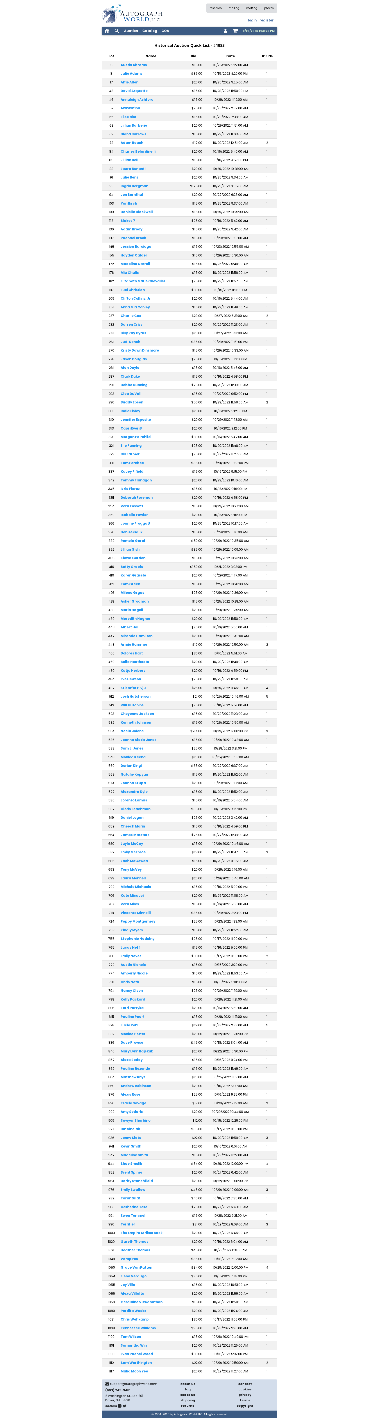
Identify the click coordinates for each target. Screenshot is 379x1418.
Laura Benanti (133, 168)
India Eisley (130, 411)
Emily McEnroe (133, 852)
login (252, 20)
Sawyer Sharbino (135, 1120)
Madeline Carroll (135, 264)
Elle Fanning (131, 445)
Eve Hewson (131, 679)
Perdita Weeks (133, 1310)
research (216, 8)
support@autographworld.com (133, 1384)
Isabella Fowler (134, 515)
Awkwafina (130, 108)
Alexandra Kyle (134, 791)
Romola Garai (133, 540)
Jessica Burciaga (136, 246)
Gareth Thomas (134, 1241)
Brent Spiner (131, 1172)
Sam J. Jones (132, 748)
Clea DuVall (131, 393)
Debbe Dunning (134, 385)
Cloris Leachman (135, 809)
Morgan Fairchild (136, 437)
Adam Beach (132, 142)
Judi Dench (130, 341)
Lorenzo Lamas (134, 800)
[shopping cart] (235, 31)
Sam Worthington (136, 1362)
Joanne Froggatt (135, 523)
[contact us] (107, 1384)
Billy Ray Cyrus (133, 333)
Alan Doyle (130, 367)
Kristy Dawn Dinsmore (140, 350)
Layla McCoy (132, 843)
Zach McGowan (134, 861)
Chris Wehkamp (135, 1319)
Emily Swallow (133, 1189)
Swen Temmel (133, 1215)
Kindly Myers (132, 930)
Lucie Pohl (129, 1025)
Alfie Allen (129, 82)
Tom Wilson (131, 1336)
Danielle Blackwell (137, 212)
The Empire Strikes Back (142, 1233)
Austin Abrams (134, 65)
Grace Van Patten (136, 1267)
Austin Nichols (133, 964)
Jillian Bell (129, 160)
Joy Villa (128, 1284)
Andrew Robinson (136, 1086)
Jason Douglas (134, 359)
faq (188, 1389)
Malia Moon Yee (134, 1371)
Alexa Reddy (132, 1059)
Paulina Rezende (135, 1068)
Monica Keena (133, 757)
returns (187, 1406)
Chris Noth (130, 982)
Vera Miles (130, 904)
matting (251, 8)
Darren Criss (132, 324)
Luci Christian (133, 290)
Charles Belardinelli (138, 151)
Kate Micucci (132, 895)
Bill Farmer (130, 454)
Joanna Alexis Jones (138, 739)
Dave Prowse (132, 1042)
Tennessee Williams (138, 1328)
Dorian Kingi (131, 765)
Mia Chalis (130, 272)
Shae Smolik (131, 1163)
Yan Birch (129, 203)
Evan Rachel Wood (137, 1354)
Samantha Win (134, 1345)
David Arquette (134, 90)
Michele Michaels (136, 886)
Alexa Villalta (132, 1293)
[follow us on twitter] (125, 1407)
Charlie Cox (131, 315)
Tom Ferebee (132, 463)
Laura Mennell (133, 878)
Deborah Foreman (137, 497)
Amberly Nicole (134, 973)
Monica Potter (133, 1034)
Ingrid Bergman (134, 186)
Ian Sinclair (130, 1129)
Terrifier (128, 1224)
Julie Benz (129, 177)
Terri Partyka (132, 1008)
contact (245, 1384)
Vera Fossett (132, 506)
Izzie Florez (130, 488)
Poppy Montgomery (138, 921)
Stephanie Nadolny (137, 938)
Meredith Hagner (135, 618)
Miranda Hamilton (136, 636)
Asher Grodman (135, 601)
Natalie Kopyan (134, 774)
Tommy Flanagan (136, 480)
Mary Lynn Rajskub (137, 1051)
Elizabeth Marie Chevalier (143, 281)
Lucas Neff (130, 947)
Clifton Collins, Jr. (136, 298)
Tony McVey (131, 869)
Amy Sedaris (132, 1111)
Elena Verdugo (134, 1276)
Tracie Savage (133, 1103)
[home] (107, 31)
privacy (245, 1395)
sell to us (187, 1395)
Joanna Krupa (133, 783)
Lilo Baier (128, 117)
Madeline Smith (134, 1155)
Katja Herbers (133, 670)
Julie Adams (132, 73)
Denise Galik (131, 532)
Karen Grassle (133, 575)
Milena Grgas (132, 592)
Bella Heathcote (135, 661)
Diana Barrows (133, 134)
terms (245, 1400)
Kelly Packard (133, 999)
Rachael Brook (133, 238)
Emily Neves (131, 956)
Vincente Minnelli (136, 913)
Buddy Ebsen (132, 402)
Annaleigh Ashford (137, 99)
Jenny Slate (131, 1137)
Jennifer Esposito (136, 419)
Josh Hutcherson (135, 696)
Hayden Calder (134, 255)
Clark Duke (130, 376)
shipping (188, 1400)
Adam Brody (131, 229)
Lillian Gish (130, 549)
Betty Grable (132, 566)
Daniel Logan (132, 817)
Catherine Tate (134, 1207)
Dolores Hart (132, 653)
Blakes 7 (128, 220)
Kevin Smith (131, 1146)
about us (187, 1384)
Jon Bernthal (132, 194)
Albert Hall (130, 627)
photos (269, 8)
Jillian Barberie (134, 125)
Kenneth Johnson (136, 722)
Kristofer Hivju (133, 688)
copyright (245, 1406)
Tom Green (130, 584)
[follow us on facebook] (120, 1407)
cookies (245, 1389)
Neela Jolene (132, 731)
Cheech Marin (133, 826)
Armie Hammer (134, 644)
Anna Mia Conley (135, 307)
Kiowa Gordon (133, 558)
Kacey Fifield (132, 471)
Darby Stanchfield (137, 1181)
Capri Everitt (132, 428)
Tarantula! (130, 1198)
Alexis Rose (130, 1094)
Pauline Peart (133, 1016)
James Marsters (135, 835)
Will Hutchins (132, 705)
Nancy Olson (132, 990)
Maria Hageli (132, 610)
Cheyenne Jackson (137, 713)
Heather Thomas (135, 1250)
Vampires (129, 1259)
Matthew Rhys (133, 1077)
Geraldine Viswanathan (142, 1302)
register (266, 20)
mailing (234, 8)
